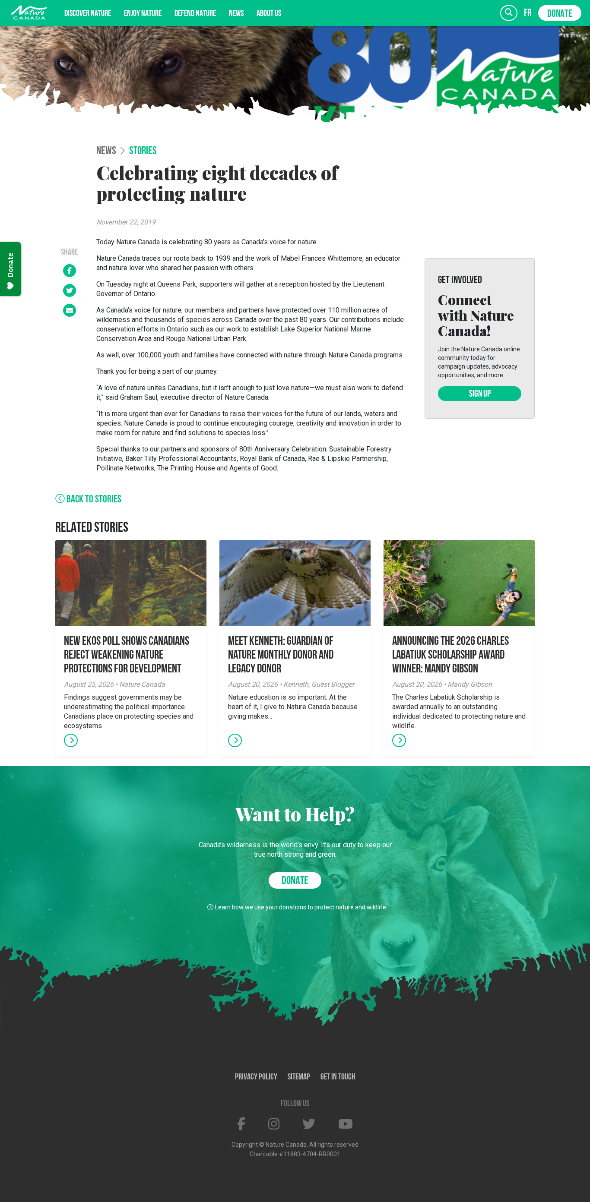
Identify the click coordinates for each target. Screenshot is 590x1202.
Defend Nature (195, 13)
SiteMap (299, 1077)
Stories (143, 151)
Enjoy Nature (143, 13)
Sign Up (480, 394)
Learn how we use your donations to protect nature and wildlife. (301, 907)
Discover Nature (87, 13)
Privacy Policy (256, 1077)
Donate (559, 14)
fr (528, 13)
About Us (269, 13)
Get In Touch (337, 1077)
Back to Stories (93, 500)
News (236, 13)
